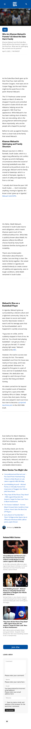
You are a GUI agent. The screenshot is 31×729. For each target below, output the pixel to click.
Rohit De (18, 527)
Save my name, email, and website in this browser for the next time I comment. (15, 704)
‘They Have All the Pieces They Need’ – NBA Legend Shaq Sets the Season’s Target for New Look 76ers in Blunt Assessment (15, 624)
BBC (14, 350)
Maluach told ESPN (9, 196)
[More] (7, 721)
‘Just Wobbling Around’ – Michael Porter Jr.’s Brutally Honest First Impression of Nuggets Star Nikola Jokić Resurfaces (15, 591)
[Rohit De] (4, 527)
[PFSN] (15, 4)
